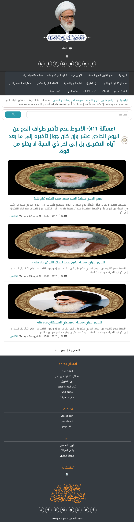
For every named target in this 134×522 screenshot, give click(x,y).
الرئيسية (122, 75)
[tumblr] (49, 64)
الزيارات (104, 91)
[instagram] (63, 64)
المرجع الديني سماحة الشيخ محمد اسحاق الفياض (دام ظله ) (68, 262)
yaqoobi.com (67, 416)
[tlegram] (71, 64)
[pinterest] (56, 64)
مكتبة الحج (71, 91)
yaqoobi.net (67, 421)
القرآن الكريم (120, 91)
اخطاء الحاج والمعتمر (46, 83)
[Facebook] (93, 64)
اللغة (65, 48)
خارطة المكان (67, 455)
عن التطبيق (92, 83)
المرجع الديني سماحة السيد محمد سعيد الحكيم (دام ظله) (68, 198)
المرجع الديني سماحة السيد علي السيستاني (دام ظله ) (69, 322)
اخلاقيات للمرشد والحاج (20, 83)
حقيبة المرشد (53, 91)
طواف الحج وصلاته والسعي (68, 100)
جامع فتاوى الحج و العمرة (99, 76)
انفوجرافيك (77, 75)
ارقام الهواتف (67, 450)
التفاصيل (13, 216)
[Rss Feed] (41, 64)
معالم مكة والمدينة (31, 76)
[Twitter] (85, 64)
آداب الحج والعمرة (71, 83)
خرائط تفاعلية (89, 91)
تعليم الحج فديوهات (57, 75)
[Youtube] (78, 64)
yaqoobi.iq (67, 426)
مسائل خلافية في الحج (113, 83)
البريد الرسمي (67, 445)
